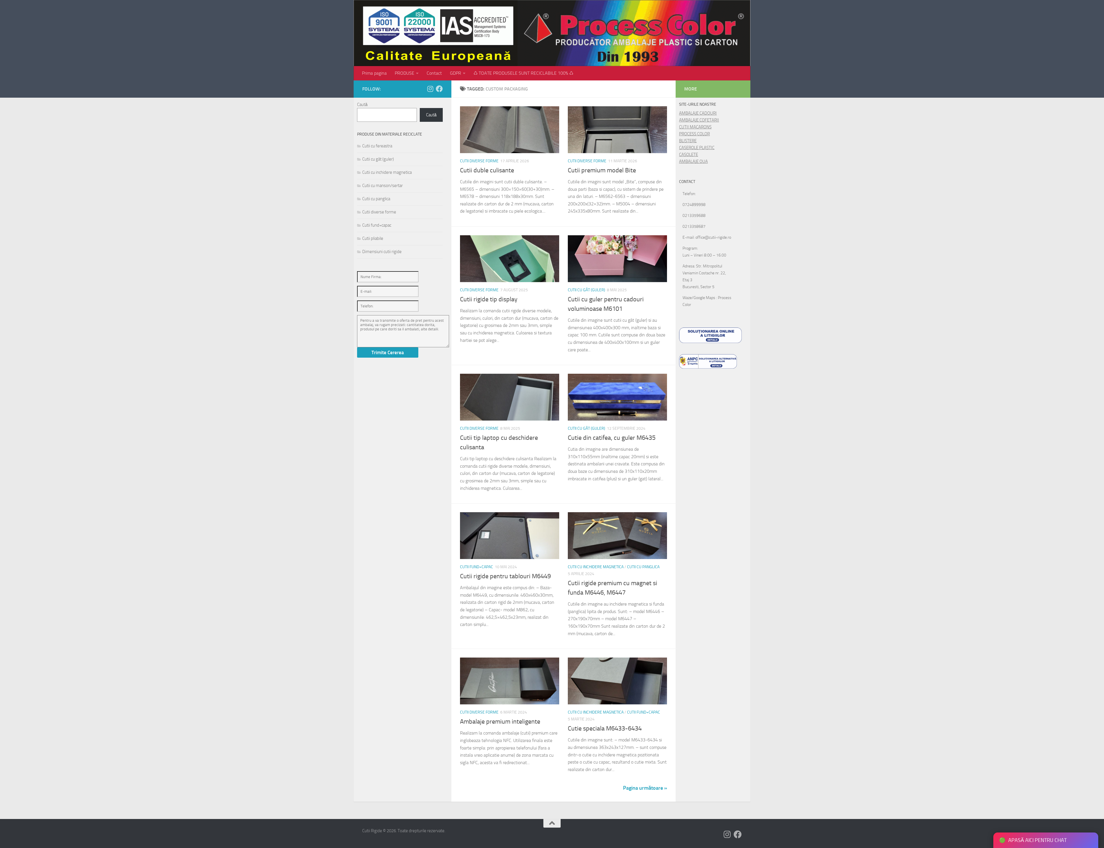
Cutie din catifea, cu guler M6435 (612, 438)
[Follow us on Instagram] (430, 88)
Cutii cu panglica (643, 566)
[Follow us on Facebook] (439, 88)
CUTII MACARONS (695, 127)
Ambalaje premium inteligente (500, 721)
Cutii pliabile (372, 238)
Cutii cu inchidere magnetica (596, 566)
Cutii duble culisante (487, 170)
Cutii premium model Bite (602, 170)
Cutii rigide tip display (489, 299)
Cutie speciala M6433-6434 (605, 728)
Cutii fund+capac (476, 566)
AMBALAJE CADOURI (698, 113)
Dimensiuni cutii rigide (382, 251)
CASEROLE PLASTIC (696, 147)
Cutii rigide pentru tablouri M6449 (505, 576)
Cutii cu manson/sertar (382, 185)
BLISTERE (688, 140)
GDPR (455, 73)
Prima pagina (374, 73)
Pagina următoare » (645, 788)
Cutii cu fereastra (377, 146)
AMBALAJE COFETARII (699, 120)
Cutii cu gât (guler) (586, 290)
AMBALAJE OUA (693, 161)
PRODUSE (404, 73)
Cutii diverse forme (479, 161)
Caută (362, 104)
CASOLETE (688, 154)
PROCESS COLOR (694, 133)
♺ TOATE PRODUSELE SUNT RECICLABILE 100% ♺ (523, 73)
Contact (434, 73)
